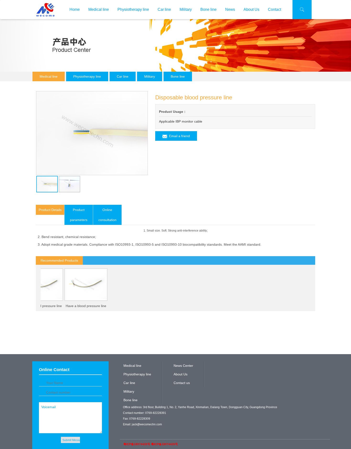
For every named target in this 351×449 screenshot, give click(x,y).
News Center (183, 366)
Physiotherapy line (133, 9)
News (230, 9)
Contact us (182, 383)
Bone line (208, 9)
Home (74, 9)
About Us (251, 9)
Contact (274, 9)
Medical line (98, 9)
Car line (164, 9)
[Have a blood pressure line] (79, 284)
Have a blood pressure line (79, 306)
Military (186, 9)
